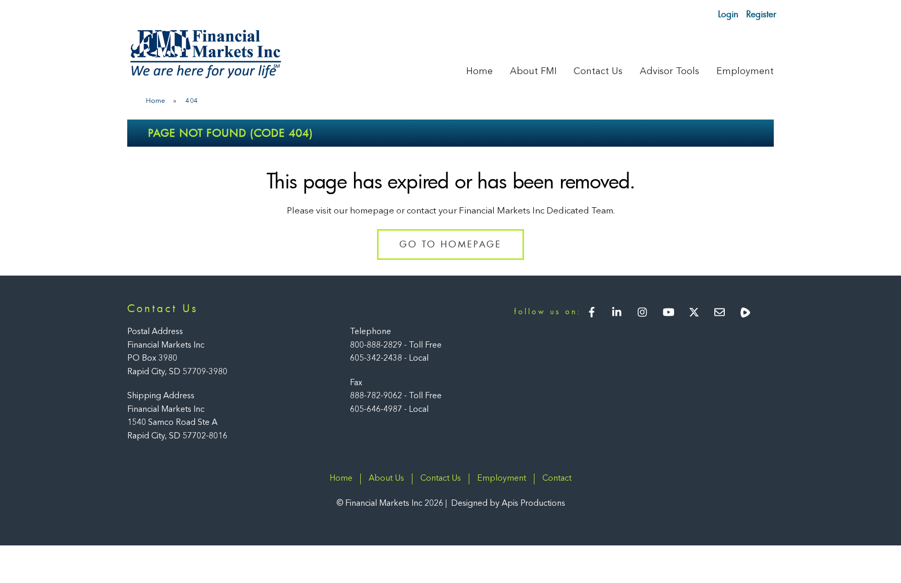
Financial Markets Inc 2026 (394, 503)
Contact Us (598, 71)
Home (479, 71)
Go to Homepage (450, 244)
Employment (745, 71)
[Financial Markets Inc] (205, 76)
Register (761, 14)
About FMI (533, 71)
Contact (556, 478)
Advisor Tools (669, 71)
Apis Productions (533, 503)
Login (728, 14)
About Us (386, 478)
